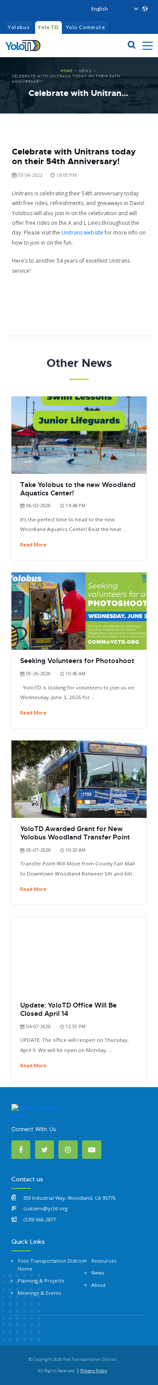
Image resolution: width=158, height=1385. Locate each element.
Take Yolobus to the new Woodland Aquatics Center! (78, 489)
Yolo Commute (85, 27)
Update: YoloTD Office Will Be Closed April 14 (68, 1009)
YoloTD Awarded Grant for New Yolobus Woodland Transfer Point (75, 833)
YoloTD (48, 27)
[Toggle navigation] (147, 45)
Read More (33, 544)
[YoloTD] (22, 44)
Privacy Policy (93, 1370)
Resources (103, 1260)
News (85, 71)
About (98, 1285)
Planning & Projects (41, 1280)
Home (67, 71)
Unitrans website (82, 232)
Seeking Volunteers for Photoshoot (77, 660)
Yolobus (19, 27)
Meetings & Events (39, 1293)
